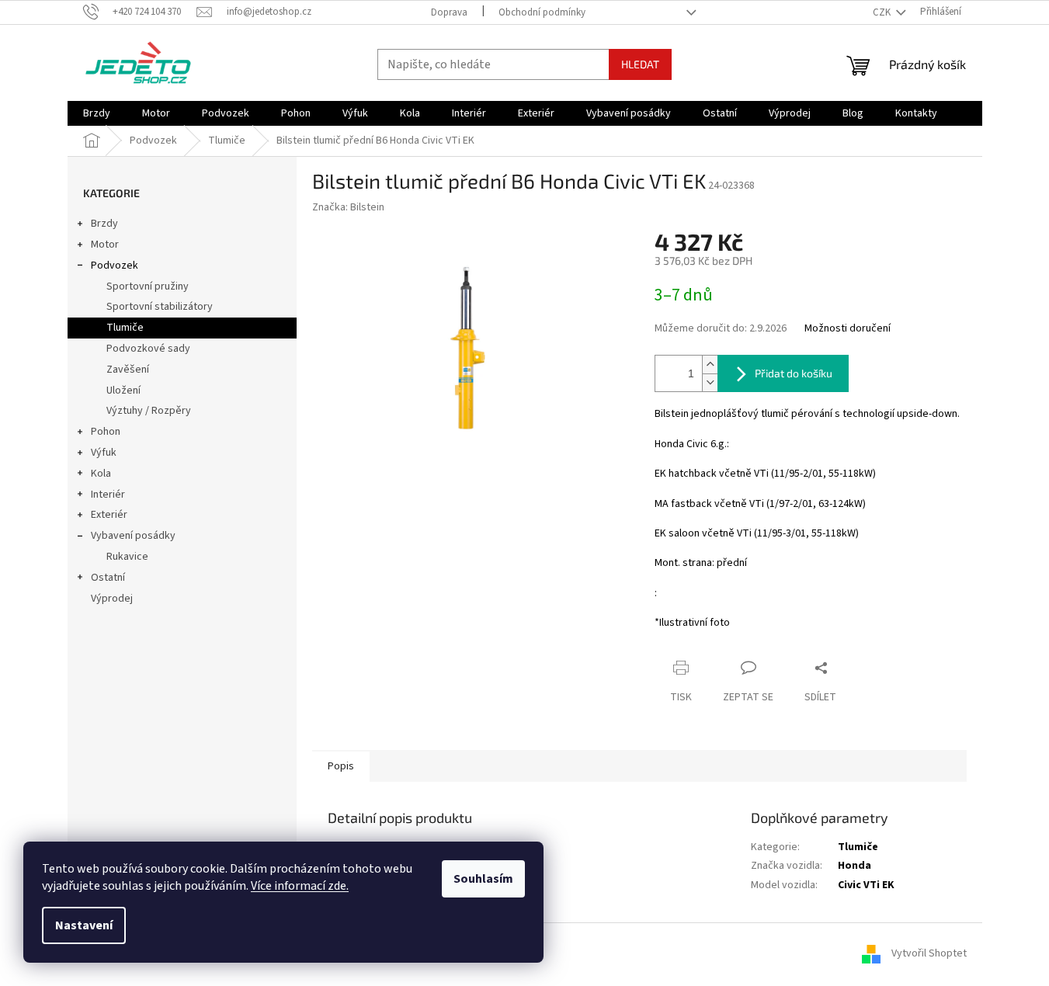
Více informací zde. (300, 885)
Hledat (640, 64)
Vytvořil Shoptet (929, 954)
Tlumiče (125, 327)
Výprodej (112, 598)
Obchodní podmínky (541, 12)
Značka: (348, 207)
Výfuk (103, 452)
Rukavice (127, 556)
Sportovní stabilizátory (159, 306)
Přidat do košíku (793, 373)
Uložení (123, 390)
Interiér (108, 494)
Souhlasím (483, 878)
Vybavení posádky (133, 535)
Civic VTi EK (866, 885)
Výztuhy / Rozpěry (148, 410)
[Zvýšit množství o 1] (709, 364)
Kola (101, 473)
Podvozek (114, 265)
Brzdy (104, 223)
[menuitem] (97, 113)
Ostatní (108, 577)
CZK (883, 12)
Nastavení (84, 925)
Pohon (105, 431)
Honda (854, 865)
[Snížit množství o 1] (709, 382)
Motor (105, 244)
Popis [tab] (341, 766)
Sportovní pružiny (147, 286)
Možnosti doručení (847, 328)
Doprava (449, 12)
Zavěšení (127, 369)
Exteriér (109, 515)
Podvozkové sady (148, 348)
